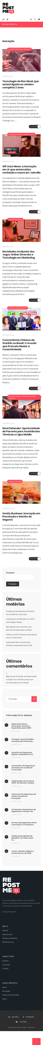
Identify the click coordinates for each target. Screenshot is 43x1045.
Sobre (4, 999)
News (16, 49)
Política (24, 308)
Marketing (18, 134)
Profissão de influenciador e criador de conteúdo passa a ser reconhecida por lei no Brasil (21, 679)
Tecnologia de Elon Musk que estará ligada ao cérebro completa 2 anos (20, 84)
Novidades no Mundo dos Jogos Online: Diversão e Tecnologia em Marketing (18, 255)
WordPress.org (8, 942)
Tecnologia (27, 49)
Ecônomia (11, 308)
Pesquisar (10, 573)
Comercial (6, 965)
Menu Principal (10, 24)
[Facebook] (35, 19)
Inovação (11, 49)
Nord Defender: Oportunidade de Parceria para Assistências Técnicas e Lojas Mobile (21, 431)
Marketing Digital (28, 134)
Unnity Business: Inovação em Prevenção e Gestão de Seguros (21, 516)
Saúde (21, 49)
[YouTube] (39, 19)
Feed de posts (7, 934)
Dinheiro (11, 396)
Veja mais (35, 126)
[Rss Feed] (30, 19)
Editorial (5, 961)
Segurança (31, 396)
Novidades (6, 991)
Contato (5, 968)
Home (4, 987)
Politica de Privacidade (10, 995)
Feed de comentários (9, 938)
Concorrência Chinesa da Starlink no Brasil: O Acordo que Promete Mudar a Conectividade (19, 344)
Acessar (5, 930)
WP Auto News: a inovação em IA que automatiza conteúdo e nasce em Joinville (21, 169)
